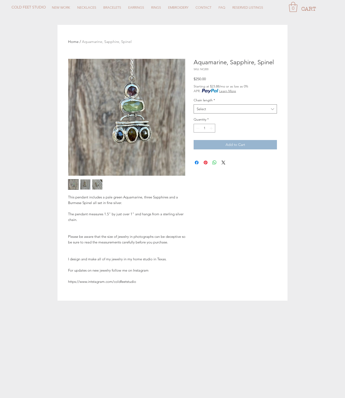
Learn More (227, 91)
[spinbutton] (204, 128)
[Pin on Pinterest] (205, 162)
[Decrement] (197, 128)
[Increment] (212, 128)
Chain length (204, 100)
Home (73, 41)
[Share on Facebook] (196, 162)
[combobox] (235, 109)
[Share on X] (223, 162)
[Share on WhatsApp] (214, 162)
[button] (293, 7)
